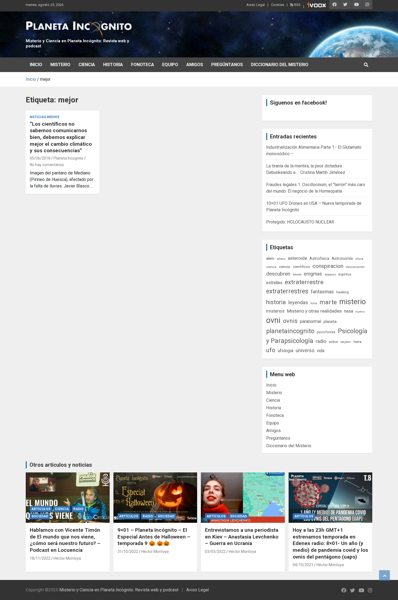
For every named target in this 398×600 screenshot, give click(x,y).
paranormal (310, 321)
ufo (270, 350)
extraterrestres (287, 291)
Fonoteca (142, 64)
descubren (278, 274)
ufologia (285, 350)
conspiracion (327, 266)
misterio (352, 301)
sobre (333, 341)
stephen (345, 342)
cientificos (301, 266)
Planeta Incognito (68, 158)
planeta (330, 321)
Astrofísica (319, 258)
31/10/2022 (128, 551)
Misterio (60, 64)
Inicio (36, 64)
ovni (273, 320)
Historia (113, 64)
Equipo (170, 64)
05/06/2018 (40, 158)
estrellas (274, 282)
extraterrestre (304, 282)
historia (276, 302)
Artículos (40, 509)
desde (297, 274)
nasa (348, 311)
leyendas (298, 303)
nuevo (359, 311)
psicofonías (326, 332)
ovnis (290, 320)
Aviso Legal (255, 5)
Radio (78, 509)
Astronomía (342, 258)
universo (305, 350)
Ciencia (87, 64)
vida (320, 350)
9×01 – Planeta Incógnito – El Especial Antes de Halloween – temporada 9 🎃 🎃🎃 (154, 536)
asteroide (297, 258)
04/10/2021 (303, 565)
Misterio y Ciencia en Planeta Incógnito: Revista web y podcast (118, 589)
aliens (281, 259)
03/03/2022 (215, 551)
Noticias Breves (44, 117)
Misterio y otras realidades (314, 311)
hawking (342, 292)
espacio (330, 274)
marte (328, 302)
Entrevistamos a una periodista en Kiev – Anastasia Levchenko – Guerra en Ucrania (241, 536)
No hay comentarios (47, 165)
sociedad (39, 516)
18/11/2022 (40, 558)
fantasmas (322, 291)
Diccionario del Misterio (279, 64)
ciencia (271, 267)
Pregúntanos (227, 64)
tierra (357, 341)
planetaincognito (290, 331)
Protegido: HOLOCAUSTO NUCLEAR (300, 222)
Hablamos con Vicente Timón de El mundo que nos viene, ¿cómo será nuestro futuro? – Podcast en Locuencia (65, 540)
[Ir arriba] (384, 575)
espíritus (344, 274)
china (359, 259)
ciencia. (285, 266)
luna (314, 303)
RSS (297, 5)
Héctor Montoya (67, 558)
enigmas (313, 274)
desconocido (355, 267)
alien (270, 258)
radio (321, 341)
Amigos (194, 64)
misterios (275, 311)
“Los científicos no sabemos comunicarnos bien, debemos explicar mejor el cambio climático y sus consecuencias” (61, 137)
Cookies (277, 5)
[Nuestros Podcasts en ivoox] (316, 5)
